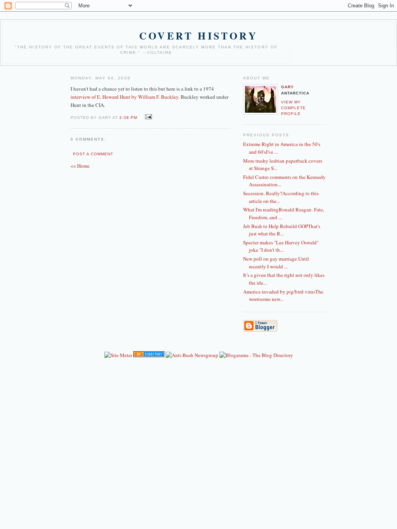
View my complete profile (293, 108)
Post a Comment (93, 154)
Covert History (198, 35)
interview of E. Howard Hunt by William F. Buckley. (126, 96)
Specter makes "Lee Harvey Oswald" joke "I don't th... (281, 246)
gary (287, 87)
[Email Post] (147, 116)
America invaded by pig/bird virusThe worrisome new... (283, 295)
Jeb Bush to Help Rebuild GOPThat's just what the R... (281, 230)
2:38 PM (128, 117)
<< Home (80, 165)
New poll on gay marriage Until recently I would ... (276, 262)
